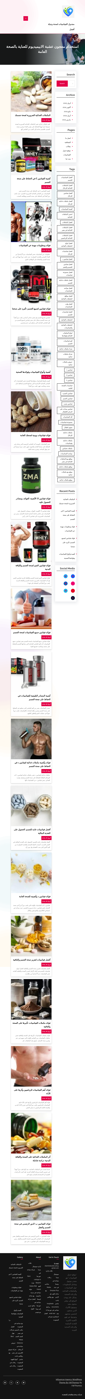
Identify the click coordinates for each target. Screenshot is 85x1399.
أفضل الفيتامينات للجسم (66, 178)
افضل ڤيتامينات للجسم (67, 313)
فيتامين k (69, 380)
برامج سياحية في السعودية (16, 1323)
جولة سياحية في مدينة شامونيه (35, 1292)
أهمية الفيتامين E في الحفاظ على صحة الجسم (68, 515)
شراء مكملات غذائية (65, 349)
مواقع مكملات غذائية (65, 467)
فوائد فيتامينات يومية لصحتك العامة (35, 435)
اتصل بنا (68, 138)
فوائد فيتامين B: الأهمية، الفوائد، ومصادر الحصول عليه (33, 500)
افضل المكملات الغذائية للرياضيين (66, 236)
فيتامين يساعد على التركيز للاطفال (66, 410)
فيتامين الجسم (67, 399)
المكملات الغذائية (66, 320)
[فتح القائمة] (25, 18)
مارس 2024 (66, 120)
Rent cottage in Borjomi (34, 1279)
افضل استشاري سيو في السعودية (51, 1317)
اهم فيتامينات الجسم (68, 342)
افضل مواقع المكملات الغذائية (66, 297)
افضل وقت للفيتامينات (68, 305)
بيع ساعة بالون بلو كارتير (52, 1294)
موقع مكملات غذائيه (66, 480)
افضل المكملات (67, 222)
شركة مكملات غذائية (67, 355)
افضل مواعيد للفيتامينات (68, 289)
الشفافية (68, 142)
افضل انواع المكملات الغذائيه (66, 244)
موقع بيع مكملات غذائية (67, 473)
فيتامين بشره (68, 404)
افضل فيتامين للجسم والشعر (67, 265)
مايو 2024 (67, 111)
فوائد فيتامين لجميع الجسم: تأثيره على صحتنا (68, 542)
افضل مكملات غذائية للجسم (65, 281)
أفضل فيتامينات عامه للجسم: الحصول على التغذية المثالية (32, 831)
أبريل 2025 (67, 103)
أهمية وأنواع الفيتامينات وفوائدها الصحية (33, 372)
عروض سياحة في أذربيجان (17, 1346)
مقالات (68, 146)
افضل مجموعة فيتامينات (67, 273)
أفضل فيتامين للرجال (68, 194)
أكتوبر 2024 (67, 107)
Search (62, 83)
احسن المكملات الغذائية (67, 215)
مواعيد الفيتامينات (66, 454)
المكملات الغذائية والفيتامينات (66, 326)
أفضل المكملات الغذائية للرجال (67, 186)
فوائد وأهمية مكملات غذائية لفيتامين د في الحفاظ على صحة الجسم (32, 764)
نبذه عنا (68, 159)
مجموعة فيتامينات (66, 422)
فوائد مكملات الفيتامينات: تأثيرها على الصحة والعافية (31, 1025)
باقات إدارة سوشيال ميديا (34, 1266)
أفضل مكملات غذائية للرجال (65, 202)
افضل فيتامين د (67, 259)
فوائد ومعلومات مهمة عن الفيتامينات (34, 245)
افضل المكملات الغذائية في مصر (67, 229)
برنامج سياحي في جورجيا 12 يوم (52, 1310)
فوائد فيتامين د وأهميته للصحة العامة (34, 896)
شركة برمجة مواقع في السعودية (72, 1394)
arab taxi (52, 1313)
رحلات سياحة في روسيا (53, 1281)
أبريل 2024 (67, 116)
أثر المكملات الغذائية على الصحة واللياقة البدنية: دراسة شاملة (32, 1159)
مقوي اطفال (68, 427)
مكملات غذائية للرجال (67, 434)
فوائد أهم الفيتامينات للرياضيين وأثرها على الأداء (32, 1092)
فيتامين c (69, 370)
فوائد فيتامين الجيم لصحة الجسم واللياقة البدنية (33, 567)
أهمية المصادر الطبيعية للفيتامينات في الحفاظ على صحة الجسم (34, 697)
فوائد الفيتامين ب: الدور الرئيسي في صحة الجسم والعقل (32, 1226)
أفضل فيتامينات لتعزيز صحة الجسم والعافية (31, 960)
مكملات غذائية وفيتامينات (67, 442)
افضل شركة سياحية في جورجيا (34, 1302)
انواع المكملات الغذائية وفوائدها (67, 334)
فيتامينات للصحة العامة (67, 387)
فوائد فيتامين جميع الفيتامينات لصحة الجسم (31, 632)
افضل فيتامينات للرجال (67, 252)
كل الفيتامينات (67, 417)
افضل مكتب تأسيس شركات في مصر (16, 1330)
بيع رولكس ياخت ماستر (16, 1356)
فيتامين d (69, 375)
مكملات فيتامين (67, 448)
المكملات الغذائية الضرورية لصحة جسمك (32, 115)
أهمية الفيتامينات (66, 209)
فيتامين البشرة (67, 393)
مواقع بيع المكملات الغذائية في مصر (66, 460)
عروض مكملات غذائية (67, 363)
